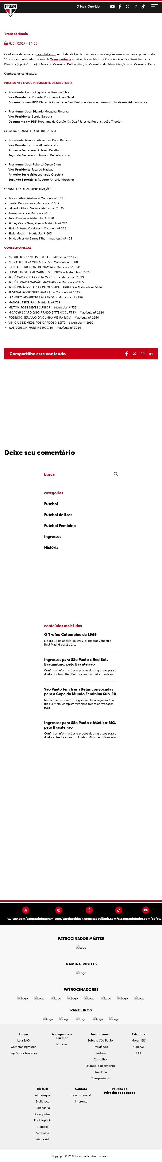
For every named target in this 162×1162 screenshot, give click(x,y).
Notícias (61, 1044)
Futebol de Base (58, 514)
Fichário (42, 1127)
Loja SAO (23, 1040)
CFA (138, 1053)
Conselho (100, 1059)
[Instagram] (135, 7)
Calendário (42, 1108)
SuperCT (138, 1047)
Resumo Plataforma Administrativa (123, 102)
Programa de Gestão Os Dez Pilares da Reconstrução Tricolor (80, 121)
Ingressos (52, 536)
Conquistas (42, 1114)
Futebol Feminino (60, 525)
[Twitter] (128, 7)
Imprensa (81, 1101)
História (51, 547)
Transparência (16, 34)
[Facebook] (120, 7)
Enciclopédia (42, 1120)
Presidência (100, 1047)
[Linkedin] (151, 354)
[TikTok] (143, 7)
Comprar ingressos (23, 1047)
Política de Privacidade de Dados (119, 1091)
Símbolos (42, 1133)
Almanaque (42, 1095)
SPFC (10, 10)
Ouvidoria (100, 1072)
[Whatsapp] (142, 354)
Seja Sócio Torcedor (23, 1053)
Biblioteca (42, 1101)
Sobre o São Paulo (100, 1040)
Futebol (51, 504)
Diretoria (100, 1053)
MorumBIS (138, 1040)
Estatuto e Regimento (100, 1066)
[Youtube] (112, 7)
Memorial (42, 1139)
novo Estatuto (45, 54)
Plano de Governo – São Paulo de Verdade (68, 102)
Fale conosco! (81, 1095)
